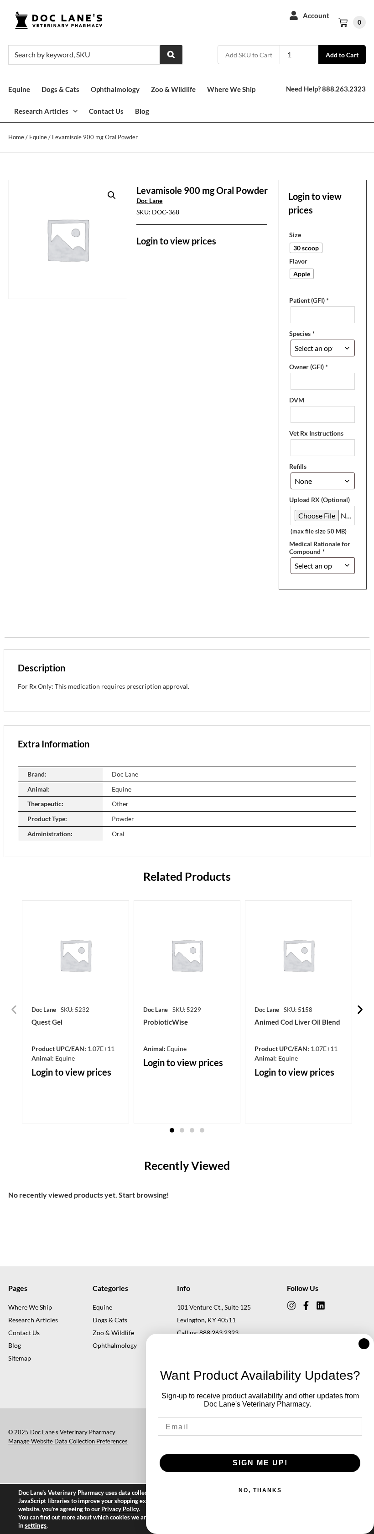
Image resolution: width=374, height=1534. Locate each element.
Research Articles (41, 111)
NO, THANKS (260, 1490)
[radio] (306, 248)
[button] (112, 195)
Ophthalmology (115, 89)
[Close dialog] (363, 1343)
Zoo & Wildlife (173, 89)
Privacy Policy (120, 1509)
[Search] (171, 54)
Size (295, 235)
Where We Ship (231, 89)
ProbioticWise (165, 1022)
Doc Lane (149, 200)
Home (16, 137)
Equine (19, 89)
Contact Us (106, 111)
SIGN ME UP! (260, 1463)
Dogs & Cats (60, 89)
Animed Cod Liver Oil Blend (297, 1022)
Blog (142, 111)
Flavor (298, 261)
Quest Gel (46, 1022)
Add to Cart (342, 55)
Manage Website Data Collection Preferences (68, 1441)
